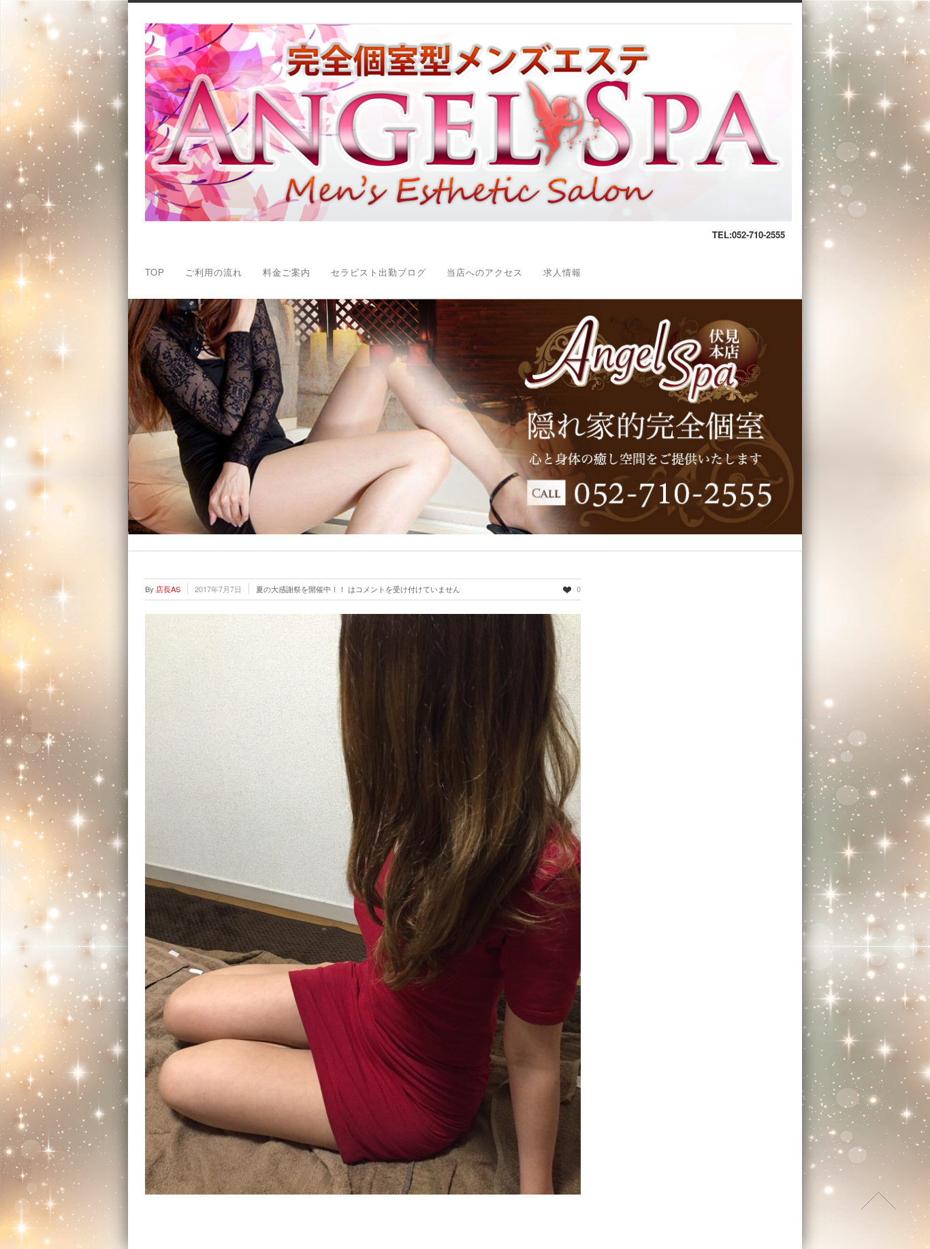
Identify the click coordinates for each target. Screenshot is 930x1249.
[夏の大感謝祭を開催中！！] (363, 904)
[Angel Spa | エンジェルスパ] (468, 217)
